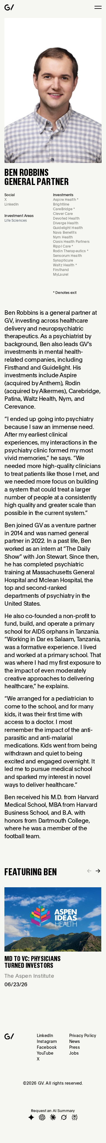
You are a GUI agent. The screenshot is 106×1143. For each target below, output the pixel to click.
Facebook (47, 1047)
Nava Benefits (65, 232)
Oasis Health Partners (71, 241)
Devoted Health (66, 218)
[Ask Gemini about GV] (31, 1117)
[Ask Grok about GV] (64, 1117)
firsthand (61, 269)
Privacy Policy (82, 1035)
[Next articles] (98, 870)
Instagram (47, 1041)
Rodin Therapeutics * (70, 251)
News (74, 1041)
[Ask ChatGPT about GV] (42, 1117)
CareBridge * (64, 209)
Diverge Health (65, 223)
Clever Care (63, 213)
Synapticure (63, 260)
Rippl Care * (63, 246)
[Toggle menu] (98, 7)
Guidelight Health (68, 227)
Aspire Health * (65, 199)
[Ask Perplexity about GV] (75, 1117)
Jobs (74, 1053)
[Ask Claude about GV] (53, 1117)
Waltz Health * (65, 265)
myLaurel (60, 274)
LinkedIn (45, 1035)
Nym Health (63, 237)
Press (74, 1047)
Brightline (61, 204)
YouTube (45, 1053)
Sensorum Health (67, 255)
